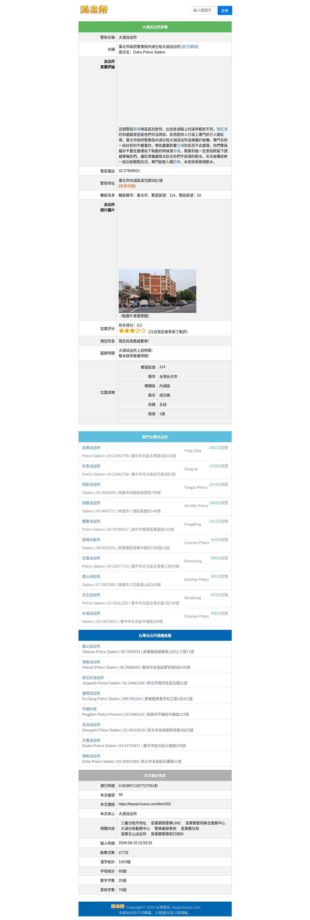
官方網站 (189, 47)
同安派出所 (91, 484)
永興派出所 (91, 448)
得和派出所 (91, 756)
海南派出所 (91, 662)
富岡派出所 (91, 693)
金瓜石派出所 (93, 678)
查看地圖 (127, 186)
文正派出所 (91, 595)
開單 (136, 129)
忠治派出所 (91, 725)
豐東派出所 (91, 521)
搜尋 (225, 11)
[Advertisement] (174, 90)
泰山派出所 (91, 646)
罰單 (176, 162)
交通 (180, 145)
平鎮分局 (89, 709)
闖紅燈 (222, 129)
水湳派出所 (91, 613)
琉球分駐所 (91, 540)
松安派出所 (91, 466)
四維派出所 (91, 503)
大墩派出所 (91, 740)
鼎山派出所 (91, 576)
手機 (176, 151)
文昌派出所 (91, 558)
